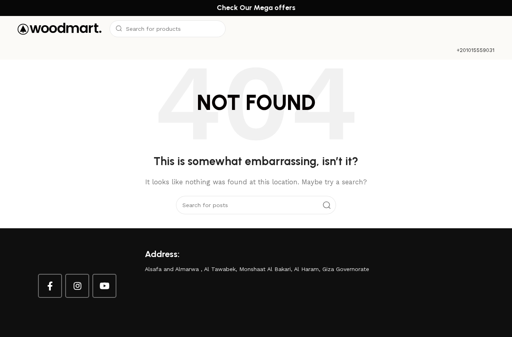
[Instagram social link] (77, 286)
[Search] (327, 205)
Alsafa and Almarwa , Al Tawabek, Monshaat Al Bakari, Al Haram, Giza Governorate (257, 269)
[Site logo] (60, 28)
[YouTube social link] (104, 286)
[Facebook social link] (50, 286)
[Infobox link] (475, 50)
